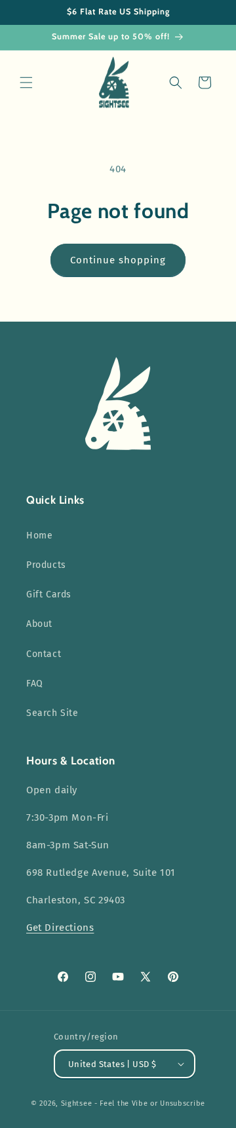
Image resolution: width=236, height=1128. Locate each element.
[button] (26, 82)
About (39, 624)
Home (39, 535)
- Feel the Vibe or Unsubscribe (149, 1103)
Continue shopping (118, 260)
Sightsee (76, 1103)
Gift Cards (48, 594)
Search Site (52, 713)
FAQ (34, 683)
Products (46, 565)
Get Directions (60, 927)
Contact (43, 654)
